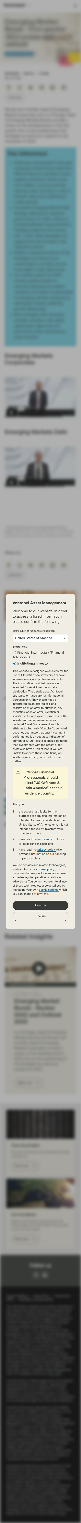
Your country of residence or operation (34, 631)
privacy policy (46, 849)
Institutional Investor (33, 663)
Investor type (20, 647)
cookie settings (49, 889)
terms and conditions (50, 839)
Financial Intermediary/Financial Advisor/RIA (38, 655)
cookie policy (46, 869)
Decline (40, 916)
